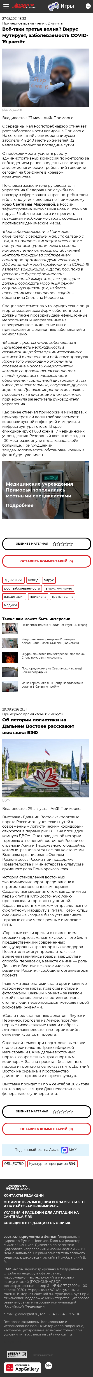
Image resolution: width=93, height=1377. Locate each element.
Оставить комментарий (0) (46, 561)
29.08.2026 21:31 (14, 709)
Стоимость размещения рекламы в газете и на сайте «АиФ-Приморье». (45, 1204)
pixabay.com (12, 110)
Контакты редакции (24, 1195)
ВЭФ (6, 800)
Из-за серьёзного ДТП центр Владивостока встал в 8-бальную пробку (52, 684)
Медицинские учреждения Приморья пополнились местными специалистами (39, 490)
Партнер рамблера (42, 1355)
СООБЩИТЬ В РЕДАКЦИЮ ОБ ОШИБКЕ (37, 1223)
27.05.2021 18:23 (14, 19)
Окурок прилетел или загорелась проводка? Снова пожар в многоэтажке (53, 655)
